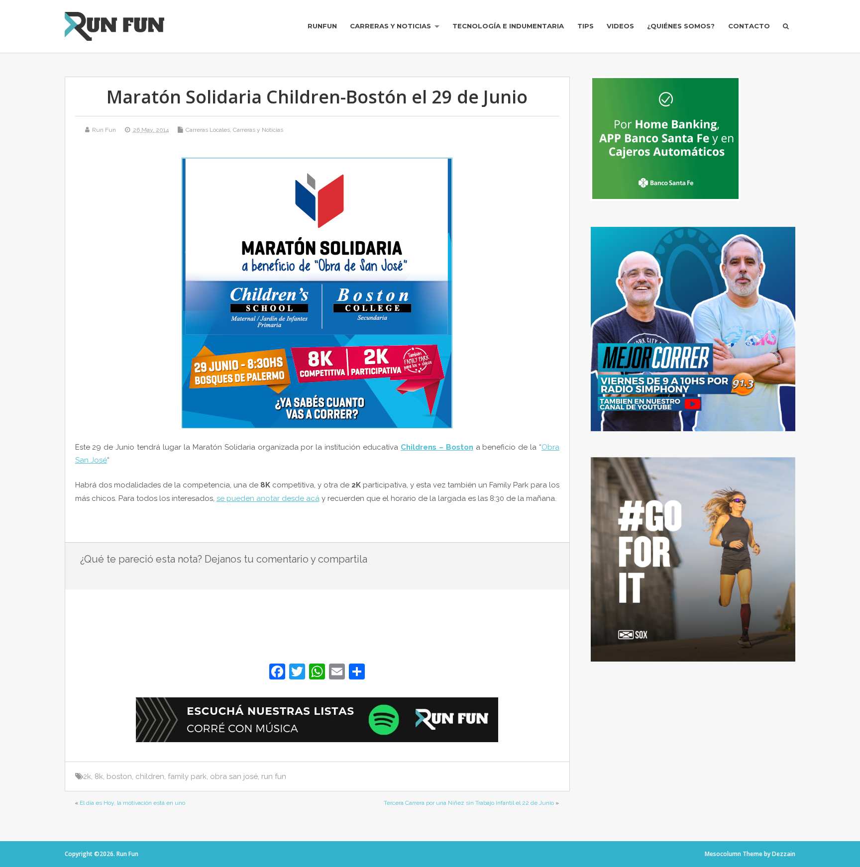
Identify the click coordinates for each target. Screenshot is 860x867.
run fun (273, 776)
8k (99, 776)
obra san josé (234, 776)
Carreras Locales (208, 129)
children (149, 776)
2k (87, 776)
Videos (620, 26)
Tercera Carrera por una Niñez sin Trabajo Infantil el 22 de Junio (469, 802)
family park (187, 776)
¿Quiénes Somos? (681, 26)
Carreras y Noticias (390, 26)
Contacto (749, 26)
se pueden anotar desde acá (268, 498)
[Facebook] (277, 673)
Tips (585, 26)
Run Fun (104, 129)
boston (119, 776)
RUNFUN (322, 26)
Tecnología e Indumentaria (508, 26)
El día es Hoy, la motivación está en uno (132, 802)
